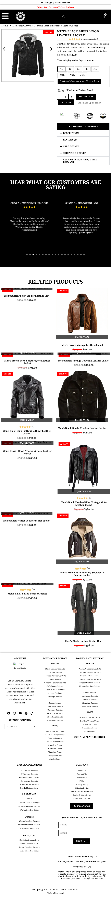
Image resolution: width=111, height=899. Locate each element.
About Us (82, 771)
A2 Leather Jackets (29, 771)
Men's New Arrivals (22, 26)
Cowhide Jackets (55, 710)
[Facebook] (9, 713)
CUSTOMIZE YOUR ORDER (89, 737)
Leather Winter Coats (55, 742)
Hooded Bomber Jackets (55, 676)
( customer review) (89, 39)
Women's (29, 817)
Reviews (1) (70, 139)
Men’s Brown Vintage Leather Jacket (82, 345)
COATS (55, 726)
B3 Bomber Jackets (29, 774)
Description (71, 133)
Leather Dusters (55, 738)
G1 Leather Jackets (29, 781)
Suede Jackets (55, 703)
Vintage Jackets (55, 697)
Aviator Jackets (55, 693)
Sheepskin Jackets (55, 720)
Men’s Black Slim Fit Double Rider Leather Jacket (27, 432)
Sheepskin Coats (55, 756)
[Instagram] (14, 713)
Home (4, 26)
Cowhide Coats (55, 749)
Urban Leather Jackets (63, 889)
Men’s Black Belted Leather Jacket (27, 593)
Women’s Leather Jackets (89, 669)
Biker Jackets (55, 679)
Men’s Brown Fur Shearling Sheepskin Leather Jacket (82, 574)
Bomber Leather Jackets (89, 672)
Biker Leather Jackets (89, 676)
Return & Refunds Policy (82, 791)
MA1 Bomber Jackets (29, 785)
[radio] (61, 69)
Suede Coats (54, 759)
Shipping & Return (74, 153)
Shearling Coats (55, 752)
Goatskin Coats (55, 745)
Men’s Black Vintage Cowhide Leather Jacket (83, 360)
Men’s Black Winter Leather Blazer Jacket (26, 520)
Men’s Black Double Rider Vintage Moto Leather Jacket (84, 503)
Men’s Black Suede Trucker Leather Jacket (82, 428)
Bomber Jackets (55, 672)
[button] (63, 16)
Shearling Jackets (55, 717)
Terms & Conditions (82, 795)
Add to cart (86, 97)
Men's (29, 799)
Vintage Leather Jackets (89, 686)
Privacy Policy (82, 785)
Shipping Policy (82, 788)
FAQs (81, 781)
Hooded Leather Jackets (55, 683)
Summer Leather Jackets (29, 806)
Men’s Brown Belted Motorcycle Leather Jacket (27, 362)
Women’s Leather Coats (89, 717)
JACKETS (55, 663)
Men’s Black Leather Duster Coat (83, 641)
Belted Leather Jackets (29, 778)
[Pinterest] (26, 713)
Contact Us (82, 774)
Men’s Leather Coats (55, 731)
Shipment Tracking (81, 798)
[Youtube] (20, 713)
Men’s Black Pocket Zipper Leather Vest (26, 296)
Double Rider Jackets (55, 690)
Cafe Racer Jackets (55, 686)
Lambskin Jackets (55, 706)
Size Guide (82, 778)
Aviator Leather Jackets (89, 683)
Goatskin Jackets (55, 713)
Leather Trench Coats (54, 735)
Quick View (27, 287)
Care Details (71, 146)
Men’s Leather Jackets (55, 669)
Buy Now (66, 102)
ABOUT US (20, 658)
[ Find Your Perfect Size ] (79, 90)
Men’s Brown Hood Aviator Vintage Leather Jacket (27, 452)
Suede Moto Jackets (29, 788)
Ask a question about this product (80, 160)
